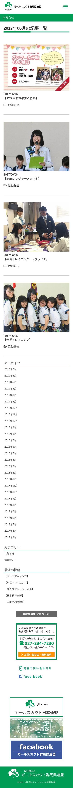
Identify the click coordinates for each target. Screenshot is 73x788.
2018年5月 (10, 453)
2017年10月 (11, 492)
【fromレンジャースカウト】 (22, 178)
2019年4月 (10, 388)
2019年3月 (10, 395)
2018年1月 (10, 479)
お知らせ (13, 104)
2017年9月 (10, 498)
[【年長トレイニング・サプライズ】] (36, 250)
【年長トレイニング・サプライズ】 (26, 259)
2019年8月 (10, 369)
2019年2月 (10, 401)
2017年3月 (10, 537)
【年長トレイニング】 (18, 339)
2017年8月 (10, 505)
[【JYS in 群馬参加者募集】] (36, 89)
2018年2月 (10, 472)
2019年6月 (10, 375)
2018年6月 (10, 446)
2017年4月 (10, 530)
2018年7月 (10, 440)
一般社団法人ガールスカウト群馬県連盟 (23, 6)
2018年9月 (10, 427)
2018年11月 (11, 414)
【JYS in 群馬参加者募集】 (21, 98)
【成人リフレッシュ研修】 (19, 589)
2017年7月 (10, 511)
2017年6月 (10, 518)
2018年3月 (10, 466)
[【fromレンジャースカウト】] (36, 170)
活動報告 (13, 185)
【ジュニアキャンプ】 (16, 576)
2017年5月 (10, 524)
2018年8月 (10, 433)
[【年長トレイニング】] (36, 331)
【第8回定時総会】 (15, 602)
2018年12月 (11, 408)
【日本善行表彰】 (14, 595)
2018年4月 (10, 459)
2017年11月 (11, 485)
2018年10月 (11, 420)
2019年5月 (10, 382)
